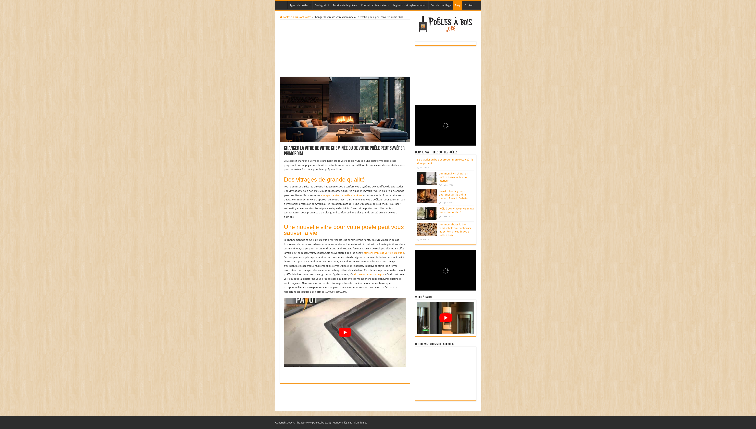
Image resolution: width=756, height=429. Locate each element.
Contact (468, 5)
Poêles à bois (290, 17)
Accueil (282, 5)
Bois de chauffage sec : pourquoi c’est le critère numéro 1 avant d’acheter (453, 195)
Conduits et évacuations (375, 5)
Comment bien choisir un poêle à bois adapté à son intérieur (453, 177)
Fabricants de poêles (345, 5)
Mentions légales (342, 422)
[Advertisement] (345, 49)
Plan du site (360, 422)
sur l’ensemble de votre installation (384, 252)
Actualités (305, 17)
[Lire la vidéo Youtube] (345, 332)
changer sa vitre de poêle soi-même (341, 195)
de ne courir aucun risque (369, 274)
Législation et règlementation (409, 5)
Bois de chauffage (441, 5)
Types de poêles (299, 5)
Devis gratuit (322, 5)
